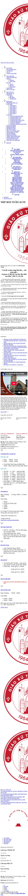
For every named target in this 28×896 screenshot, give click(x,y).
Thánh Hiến (9, 88)
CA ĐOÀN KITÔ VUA (15, 117)
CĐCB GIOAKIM (11, 125)
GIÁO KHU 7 (13, 113)
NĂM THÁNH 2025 (12, 77)
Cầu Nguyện (10, 70)
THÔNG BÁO (4, 607)
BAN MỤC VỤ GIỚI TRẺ (13, 140)
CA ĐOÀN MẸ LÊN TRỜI (16, 116)
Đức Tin (9, 82)
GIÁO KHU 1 (13, 109)
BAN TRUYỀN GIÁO (12, 139)
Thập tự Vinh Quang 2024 (10, 358)
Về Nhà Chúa (13, 98)
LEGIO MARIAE (11, 133)
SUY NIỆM (6, 838)
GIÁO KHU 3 (13, 106)
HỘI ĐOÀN (7, 842)
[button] (15, 149)
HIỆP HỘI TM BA (11, 128)
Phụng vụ (9, 78)
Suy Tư (8, 72)
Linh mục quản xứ (5, 846)
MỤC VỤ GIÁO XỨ (6, 789)
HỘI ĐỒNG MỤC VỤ (12, 102)
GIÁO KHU (10, 104)
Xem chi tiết (3, 411)
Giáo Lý (12, 84)
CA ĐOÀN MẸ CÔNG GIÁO (17, 120)
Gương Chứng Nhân (11, 73)
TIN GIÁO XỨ (7, 840)
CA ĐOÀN (9, 114)
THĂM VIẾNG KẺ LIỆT (13, 137)
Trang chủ (6, 197)
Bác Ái (11, 96)
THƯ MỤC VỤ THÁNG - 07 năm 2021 (13, 364)
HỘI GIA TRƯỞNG (12, 134)
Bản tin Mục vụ (10, 93)
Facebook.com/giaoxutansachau (10, 520)
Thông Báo (9, 94)
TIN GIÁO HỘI (7, 839)
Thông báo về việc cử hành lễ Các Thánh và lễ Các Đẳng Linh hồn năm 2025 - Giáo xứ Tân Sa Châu (15, 341)
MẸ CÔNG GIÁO (11, 129)
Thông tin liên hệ (5, 873)
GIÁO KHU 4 (13, 108)
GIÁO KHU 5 (13, 110)
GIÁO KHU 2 (13, 105)
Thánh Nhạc (12, 81)
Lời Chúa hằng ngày (11, 69)
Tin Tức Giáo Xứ (8, 198)
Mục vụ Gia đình (11, 89)
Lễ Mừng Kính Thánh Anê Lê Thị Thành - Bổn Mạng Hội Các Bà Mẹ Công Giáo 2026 (13, 797)
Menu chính (3, 835)
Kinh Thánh (12, 86)
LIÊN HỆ (8, 143)
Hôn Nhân (12, 97)
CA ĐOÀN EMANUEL (15, 121)
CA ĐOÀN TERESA (15, 122)
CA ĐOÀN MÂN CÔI (15, 118)
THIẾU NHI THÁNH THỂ (13, 136)
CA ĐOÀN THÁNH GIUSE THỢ (18, 124)
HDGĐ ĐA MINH (11, 126)
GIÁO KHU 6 (13, 112)
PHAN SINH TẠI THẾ (12, 132)
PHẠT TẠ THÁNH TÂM (13, 130)
